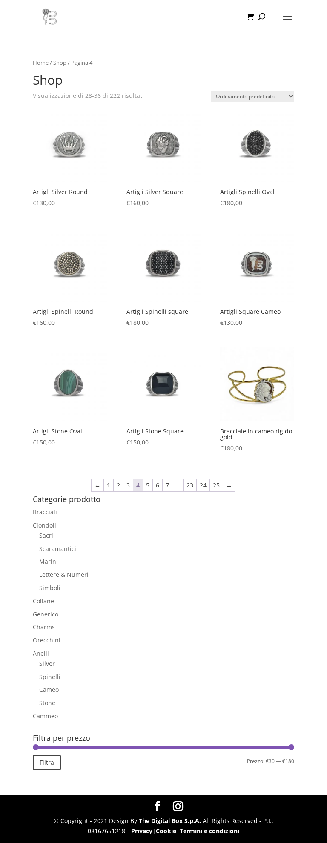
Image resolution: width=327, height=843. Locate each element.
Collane (43, 601)
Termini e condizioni (209, 831)
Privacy (141, 831)
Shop (59, 62)
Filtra (47, 762)
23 (189, 485)
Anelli (41, 653)
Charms (44, 627)
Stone (47, 703)
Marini (48, 561)
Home (41, 62)
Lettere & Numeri (64, 575)
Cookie (166, 831)
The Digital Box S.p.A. (170, 821)
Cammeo (45, 716)
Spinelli (49, 677)
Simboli (49, 588)
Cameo (49, 689)
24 (203, 485)
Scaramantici (57, 549)
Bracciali (45, 512)
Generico (45, 614)
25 (216, 485)
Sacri (46, 535)
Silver (47, 663)
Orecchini (46, 640)
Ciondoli (44, 525)
